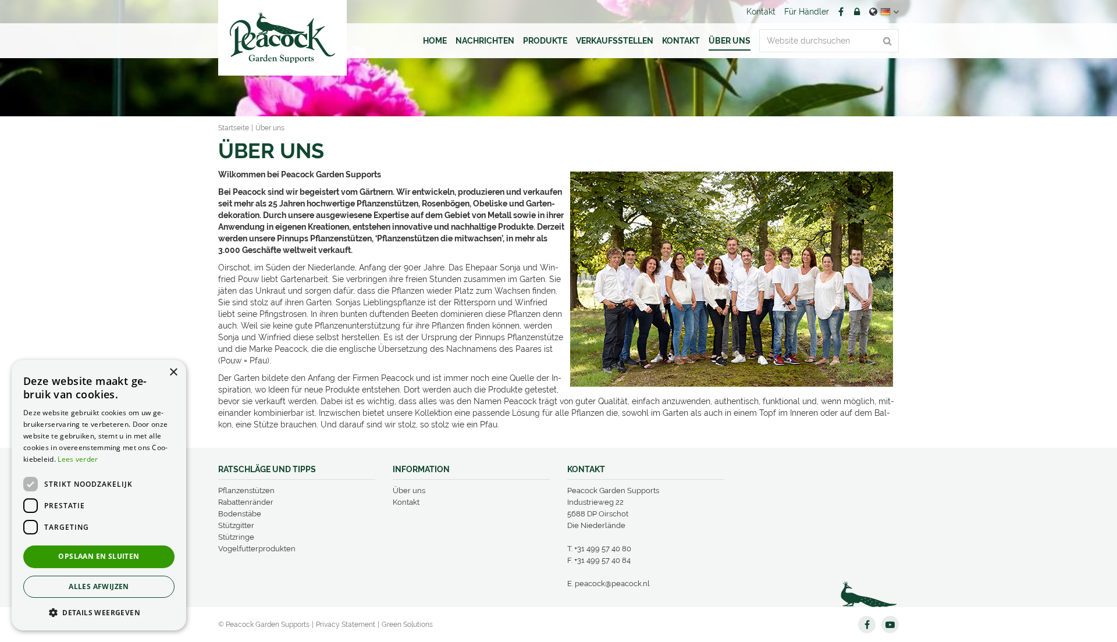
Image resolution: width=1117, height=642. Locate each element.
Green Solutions (407, 624)
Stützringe (236, 537)
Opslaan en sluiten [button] (98, 556)
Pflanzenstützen (246, 490)
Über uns (409, 490)
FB (840, 11)
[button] (99, 612)
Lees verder (78, 459)
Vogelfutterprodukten (257, 548)
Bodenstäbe (239, 513)
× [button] (173, 372)
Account (857, 11)
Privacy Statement (345, 624)
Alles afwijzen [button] (99, 586)
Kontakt (406, 502)
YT (890, 624)
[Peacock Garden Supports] (282, 38)
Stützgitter (236, 525)
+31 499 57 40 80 (602, 548)
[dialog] (99, 495)
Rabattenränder (245, 502)
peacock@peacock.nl (612, 583)
